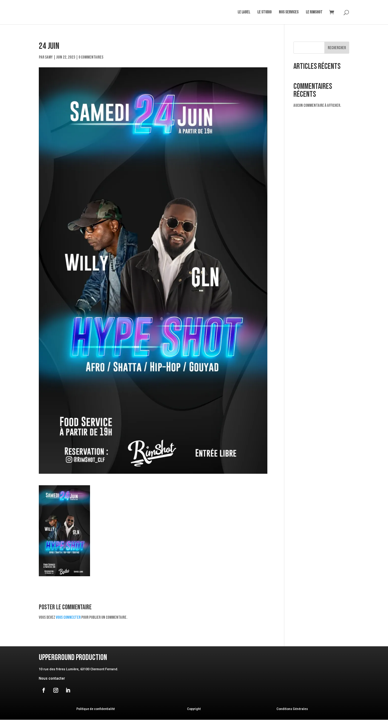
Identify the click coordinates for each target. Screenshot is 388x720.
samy (49, 57)
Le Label (244, 12)
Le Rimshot (314, 12)
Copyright (194, 709)
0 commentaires (91, 57)
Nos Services (289, 12)
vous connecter (68, 617)
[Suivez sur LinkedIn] (68, 690)
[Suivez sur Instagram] (56, 690)
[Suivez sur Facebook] (43, 690)
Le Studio (264, 12)
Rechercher (337, 47)
